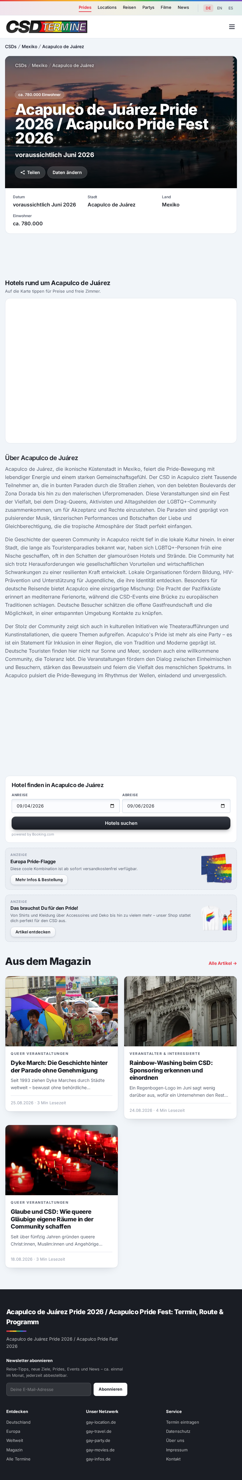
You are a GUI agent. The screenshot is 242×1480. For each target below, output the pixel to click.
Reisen (129, 7)
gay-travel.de (99, 1431)
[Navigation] (232, 27)
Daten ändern (67, 172)
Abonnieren (110, 1389)
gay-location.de (101, 1422)
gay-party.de (98, 1440)
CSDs (11, 46)
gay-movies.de (100, 1449)
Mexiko (29, 46)
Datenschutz (178, 1431)
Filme (166, 7)
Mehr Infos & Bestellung (39, 879)
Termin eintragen (182, 1422)
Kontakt (173, 1458)
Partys (148, 7)
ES (230, 8)
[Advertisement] (121, 254)
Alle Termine (18, 1458)
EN (219, 8)
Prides (85, 7)
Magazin (14, 1449)
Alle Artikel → (223, 963)
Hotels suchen (121, 823)
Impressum (176, 1449)
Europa (13, 1431)
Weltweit (14, 1440)
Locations (107, 7)
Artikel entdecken (32, 931)
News (183, 7)
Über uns (175, 1440)
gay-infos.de (98, 1458)
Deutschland (18, 1422)
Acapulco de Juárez (63, 46)
